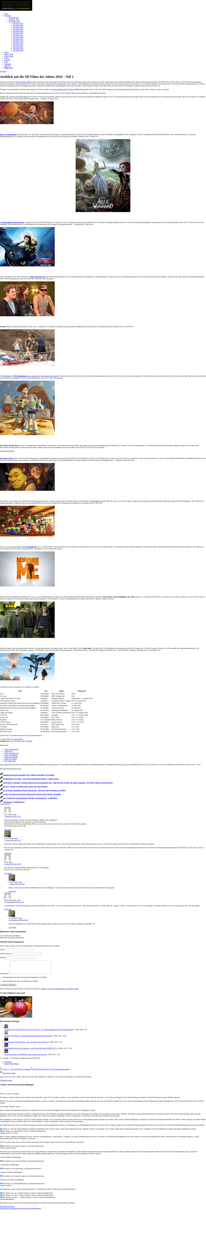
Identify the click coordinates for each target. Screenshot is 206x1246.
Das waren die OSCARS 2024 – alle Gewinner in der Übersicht (26, 1042)
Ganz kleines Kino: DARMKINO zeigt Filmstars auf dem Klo (25, 1054)
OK (1, 1080)
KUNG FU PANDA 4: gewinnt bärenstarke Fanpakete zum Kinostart (28, 1036)
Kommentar (4, 973)
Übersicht (29, 741)
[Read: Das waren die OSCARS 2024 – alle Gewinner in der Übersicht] (6, 1040)
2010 (11, 741)
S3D (23, 741)
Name (2, 950)
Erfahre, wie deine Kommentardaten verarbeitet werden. (60, 989)
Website (2, 957)
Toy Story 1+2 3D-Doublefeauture (15, 376)
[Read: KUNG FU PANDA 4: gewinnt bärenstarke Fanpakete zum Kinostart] (6, 1034)
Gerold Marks (18, 739)
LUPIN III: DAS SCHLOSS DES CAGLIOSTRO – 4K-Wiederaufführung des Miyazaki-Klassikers (38, 1030)
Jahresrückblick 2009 (23, 82)
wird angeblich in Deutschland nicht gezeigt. (43, 376)
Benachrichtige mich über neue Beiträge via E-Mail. (20, 981)
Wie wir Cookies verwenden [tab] (9, 1094)
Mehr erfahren (7, 1080)
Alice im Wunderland (8, 134)
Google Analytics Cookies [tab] (9, 1133)
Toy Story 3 (96, 501)
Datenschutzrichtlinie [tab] (7, 1199)
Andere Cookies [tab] (5, 1185)
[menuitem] (105, 14)
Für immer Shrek (6, 458)
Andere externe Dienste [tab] (8, 1148)
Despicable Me (31, 547)
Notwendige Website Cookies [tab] (10, 1106)
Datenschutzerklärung (7, 1206)
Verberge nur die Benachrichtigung (29, 1208)
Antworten (8, 829)
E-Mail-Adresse (6, 954)
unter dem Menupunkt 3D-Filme (62, 89)
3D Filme (3, 71)
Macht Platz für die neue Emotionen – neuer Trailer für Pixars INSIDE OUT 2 (30, 1048)
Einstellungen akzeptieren (8, 1208)
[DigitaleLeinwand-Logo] (16, 10)
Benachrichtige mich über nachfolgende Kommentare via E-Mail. (25, 977)
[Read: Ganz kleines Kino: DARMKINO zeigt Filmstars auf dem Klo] (6, 1052)
